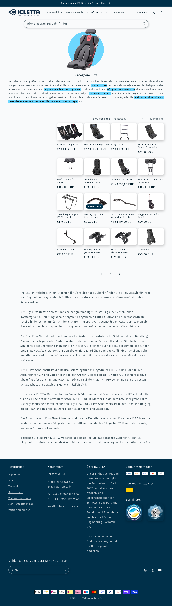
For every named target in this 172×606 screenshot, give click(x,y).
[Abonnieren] (65, 570)
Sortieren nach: (101, 118)
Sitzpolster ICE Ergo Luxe (96, 144)
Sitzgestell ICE (118, 144)
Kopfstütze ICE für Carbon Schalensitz (150, 181)
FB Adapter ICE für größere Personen (93, 251)
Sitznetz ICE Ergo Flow (68, 144)
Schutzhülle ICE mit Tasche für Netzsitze (148, 146)
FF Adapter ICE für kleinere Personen (120, 251)
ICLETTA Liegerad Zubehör (90, 598)
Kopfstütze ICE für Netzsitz (66, 181)
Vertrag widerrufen (19, 510)
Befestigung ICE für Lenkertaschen (93, 216)
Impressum (14, 474)
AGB (10, 480)
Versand (13, 486)
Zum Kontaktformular (20, 504)
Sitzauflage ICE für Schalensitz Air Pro (93, 181)
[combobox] (86, 24)
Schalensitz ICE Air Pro (122, 179)
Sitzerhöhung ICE (65, 249)
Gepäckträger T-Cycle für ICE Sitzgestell (69, 216)
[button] (76, 12)
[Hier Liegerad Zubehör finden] (144, 23)
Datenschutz (15, 492)
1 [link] (101, 273)
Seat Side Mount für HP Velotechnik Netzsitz (122, 216)
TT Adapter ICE (145, 249)
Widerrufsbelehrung (19, 498)
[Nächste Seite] (119, 274)
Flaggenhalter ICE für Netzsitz (148, 216)
